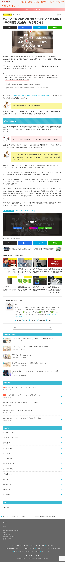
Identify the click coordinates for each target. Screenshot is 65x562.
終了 (33, 210)
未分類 (6, 489)
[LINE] (12, 6)
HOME (3, 516)
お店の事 (7, 443)
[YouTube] (7, 6)
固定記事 (6, 479)
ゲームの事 (8, 448)
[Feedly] (48, 228)
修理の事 (7, 474)
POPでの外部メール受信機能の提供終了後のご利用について (32, 95)
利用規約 (37, 551)
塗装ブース (7, 484)
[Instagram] (10, 6)
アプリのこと (8, 432)
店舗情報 (26, 548)
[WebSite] (18, 320)
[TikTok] (14, 6)
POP (17, 210)
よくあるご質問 (50, 545)
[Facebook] (2, 6)
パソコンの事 (9, 463)
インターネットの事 (7, 14)
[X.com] (5, 6)
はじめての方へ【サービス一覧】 (20, 545)
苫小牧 (6, 494)
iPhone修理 (41, 545)
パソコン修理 (33, 545)
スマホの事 (8, 458)
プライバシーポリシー (46, 551)
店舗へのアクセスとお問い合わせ (14, 548)
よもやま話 (8, 469)
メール (22, 210)
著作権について (29, 551)
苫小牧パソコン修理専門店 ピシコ (29, 558)
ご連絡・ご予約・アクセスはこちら (32, 9)
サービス (6, 453)
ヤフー (27, 210)
